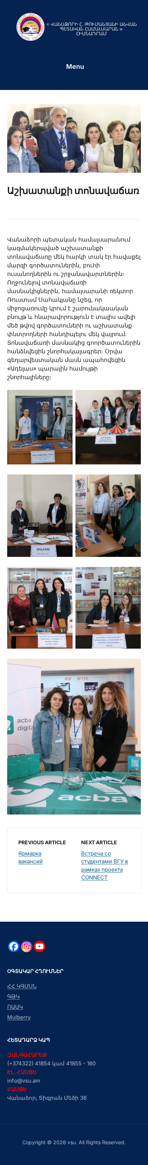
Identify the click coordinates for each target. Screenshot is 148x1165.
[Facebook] (13, 946)
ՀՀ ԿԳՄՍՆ (22, 986)
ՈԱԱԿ (15, 1006)
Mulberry (19, 1017)
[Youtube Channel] (39, 946)
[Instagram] (26, 946)
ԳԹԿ (13, 996)
